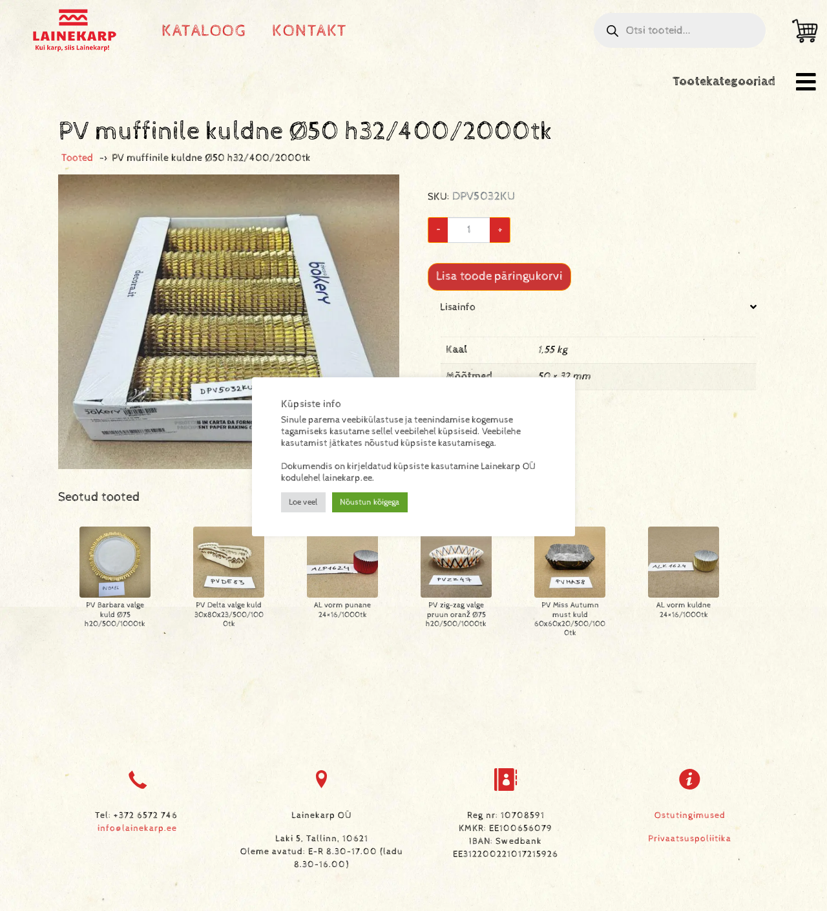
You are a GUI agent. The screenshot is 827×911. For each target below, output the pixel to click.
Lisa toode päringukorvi (499, 276)
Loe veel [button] (303, 502)
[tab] (598, 355)
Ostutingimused (690, 815)
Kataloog (204, 30)
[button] (806, 81)
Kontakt (310, 30)
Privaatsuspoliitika (689, 838)
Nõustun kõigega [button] (370, 502)
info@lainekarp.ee (137, 828)
